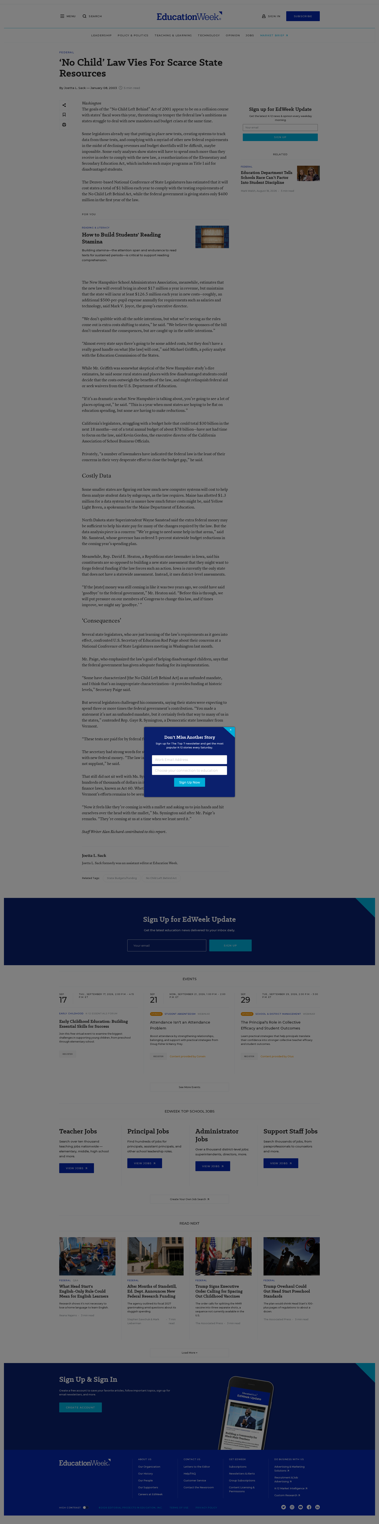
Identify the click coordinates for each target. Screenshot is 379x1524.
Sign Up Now (189, 782)
